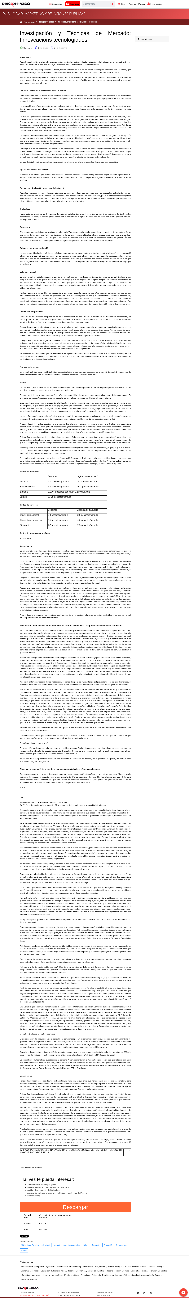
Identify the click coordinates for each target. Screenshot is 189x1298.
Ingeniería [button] (36, 1275)
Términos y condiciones (105, 1292)
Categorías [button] (56, 4)
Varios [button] (23, 1279)
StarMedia (23, 1295)
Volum (86, 1245)
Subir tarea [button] (74, 4)
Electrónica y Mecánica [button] (86, 1271)
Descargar (75, 1207)
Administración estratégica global (41, 1184)
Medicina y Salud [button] (71, 1275)
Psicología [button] (96, 1275)
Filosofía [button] (109, 1271)
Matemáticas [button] (57, 1275)
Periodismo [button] (85, 1275)
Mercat (57, 1245)
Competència (121, 1245)
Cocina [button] (143, 1266)
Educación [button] (45, 1271)
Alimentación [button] (62, 1266)
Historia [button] (144, 1271)
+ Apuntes (131, 4)
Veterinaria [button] (32, 1279)
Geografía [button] (135, 1271)
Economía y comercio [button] (29, 1271)
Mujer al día (45, 1295)
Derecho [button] (151, 1266)
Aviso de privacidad (103, 1295)
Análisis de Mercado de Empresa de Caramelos (48, 1187)
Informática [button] (25, 1275)
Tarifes (24, 1250)
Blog (123, 4)
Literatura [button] (46, 1275)
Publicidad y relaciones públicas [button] (116, 1275)
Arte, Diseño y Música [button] (104, 1266)
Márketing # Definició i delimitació (35, 1245)
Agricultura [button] (50, 1266)
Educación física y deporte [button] (62, 1271)
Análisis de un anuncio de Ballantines (43, 1190)
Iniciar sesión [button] (156, 4)
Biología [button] (118, 1266)
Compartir (27, 48)
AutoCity (31, 1295)
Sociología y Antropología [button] (142, 1275)
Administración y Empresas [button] (32, 1266)
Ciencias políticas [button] (131, 1266)
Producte (96, 1245)
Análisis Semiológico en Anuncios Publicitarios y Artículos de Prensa (57, 1193)
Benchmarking (33, 1196)
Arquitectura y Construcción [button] (81, 1266)
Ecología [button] (160, 1266)
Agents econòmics (72, 1245)
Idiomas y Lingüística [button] (158, 1271)
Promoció (108, 1245)
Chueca (37, 1295)
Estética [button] (100, 1271)
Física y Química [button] (122, 1271)
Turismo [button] (158, 1275)
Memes (141, 4)
